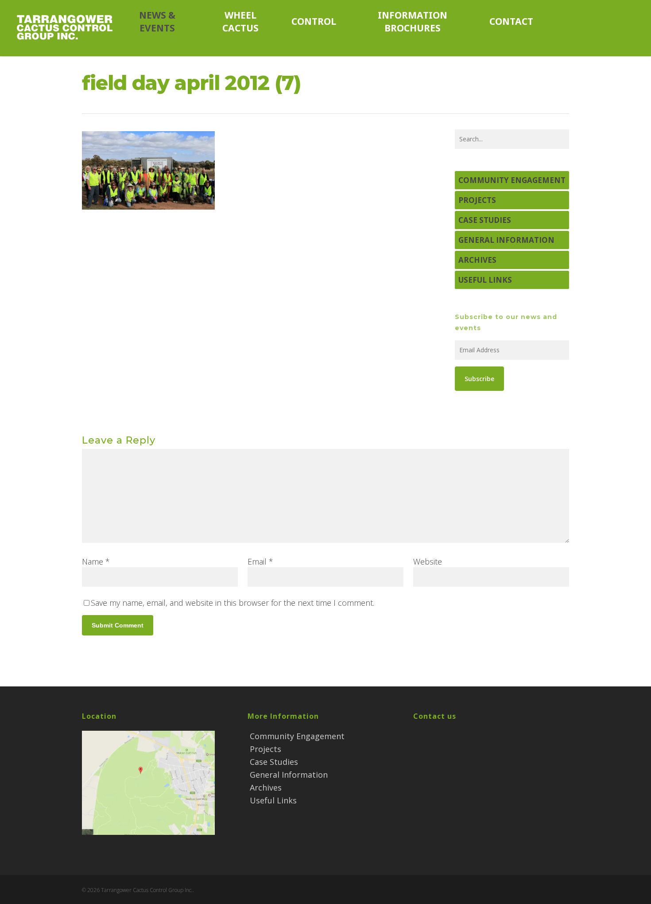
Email (260, 561)
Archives (477, 260)
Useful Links (485, 280)
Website (427, 561)
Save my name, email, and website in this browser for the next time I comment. (232, 602)
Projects (477, 200)
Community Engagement (512, 180)
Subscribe (479, 378)
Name (96, 561)
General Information (506, 240)
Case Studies (484, 220)
